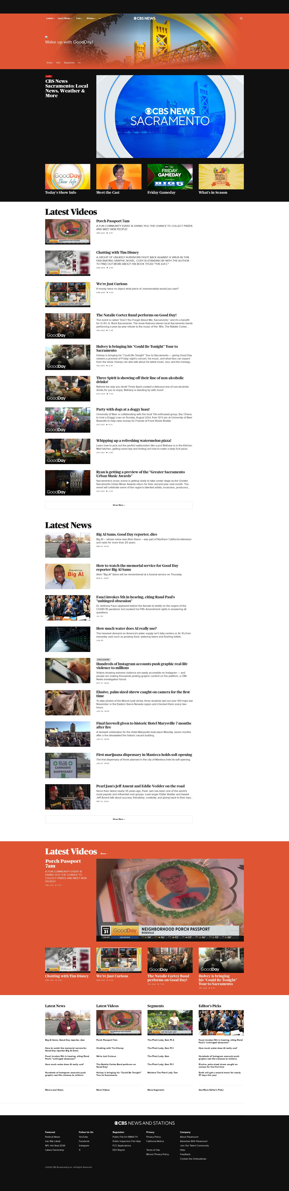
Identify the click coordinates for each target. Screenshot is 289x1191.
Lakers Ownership (54, 1150)
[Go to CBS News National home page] (144, 18)
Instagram (84, 1145)
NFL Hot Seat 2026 (55, 1145)
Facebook (84, 1141)
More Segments (156, 1090)
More (104, 853)
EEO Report (119, 1150)
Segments (69, 62)
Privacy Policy (153, 1137)
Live (78, 18)
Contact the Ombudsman (193, 1159)
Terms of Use (153, 1150)
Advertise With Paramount (193, 1141)
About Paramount (189, 1137)
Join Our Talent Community (194, 1145)
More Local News (54, 1090)
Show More (118, 505)
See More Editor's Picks (211, 1090)
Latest (50, 18)
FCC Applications (122, 1145)
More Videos (103, 1090)
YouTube (83, 1137)
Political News (52, 1137)
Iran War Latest (53, 1141)
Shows (91, 18)
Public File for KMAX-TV (125, 1137)
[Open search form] (241, 18)
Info (58, 62)
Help (182, 1150)
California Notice (155, 1141)
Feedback (185, 1154)
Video (49, 62)
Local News (64, 18)
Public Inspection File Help (127, 1141)
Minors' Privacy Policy (157, 1154)
